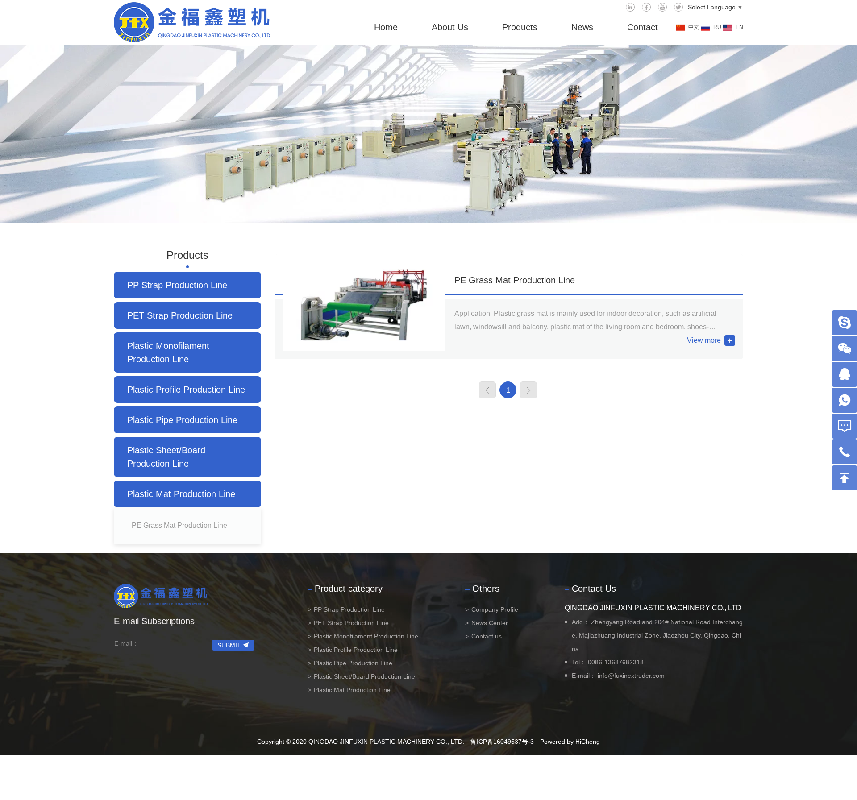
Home (386, 27)
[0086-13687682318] (844, 451)
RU (717, 27)
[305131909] (844, 374)
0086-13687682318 (616, 662)
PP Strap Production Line (177, 285)
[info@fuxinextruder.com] (844, 426)
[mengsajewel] (844, 322)
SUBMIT (229, 645)
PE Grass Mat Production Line (179, 525)
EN (739, 27)
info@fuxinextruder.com (631, 675)
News (582, 27)
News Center (489, 622)
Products (519, 27)
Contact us (486, 636)
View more (704, 340)
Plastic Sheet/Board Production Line (166, 456)
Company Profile (494, 609)
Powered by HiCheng (570, 741)
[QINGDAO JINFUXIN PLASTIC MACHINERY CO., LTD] (192, 22)
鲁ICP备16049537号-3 (502, 741)
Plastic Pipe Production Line (182, 420)
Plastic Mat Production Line (181, 494)
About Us (450, 27)
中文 (693, 27)
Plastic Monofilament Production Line (168, 352)
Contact (642, 27)
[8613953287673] (844, 400)
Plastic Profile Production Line (186, 389)
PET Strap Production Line (180, 315)
